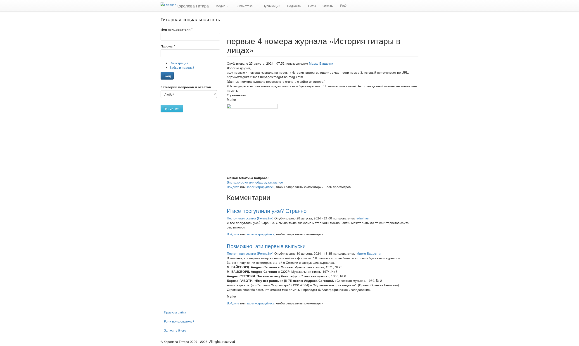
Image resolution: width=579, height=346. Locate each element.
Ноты (312, 5)
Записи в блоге (175, 330)
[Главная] (168, 4)
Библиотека (244, 5)
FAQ (343, 5)
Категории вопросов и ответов (186, 87)
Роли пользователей (179, 321)
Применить (172, 108)
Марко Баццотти (321, 63)
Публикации (271, 5)
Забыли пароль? (182, 67)
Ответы (328, 5)
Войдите (233, 186)
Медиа (221, 5)
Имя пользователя (176, 29)
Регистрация (179, 63)
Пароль (168, 46)
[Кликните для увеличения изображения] (323, 139)
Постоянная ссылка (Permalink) (250, 218)
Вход (167, 75)
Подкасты (294, 5)
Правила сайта (175, 312)
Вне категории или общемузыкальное (255, 182)
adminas (362, 218)
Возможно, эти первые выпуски (266, 246)
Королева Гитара (192, 6)
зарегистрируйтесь (260, 186)
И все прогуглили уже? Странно (266, 210)
